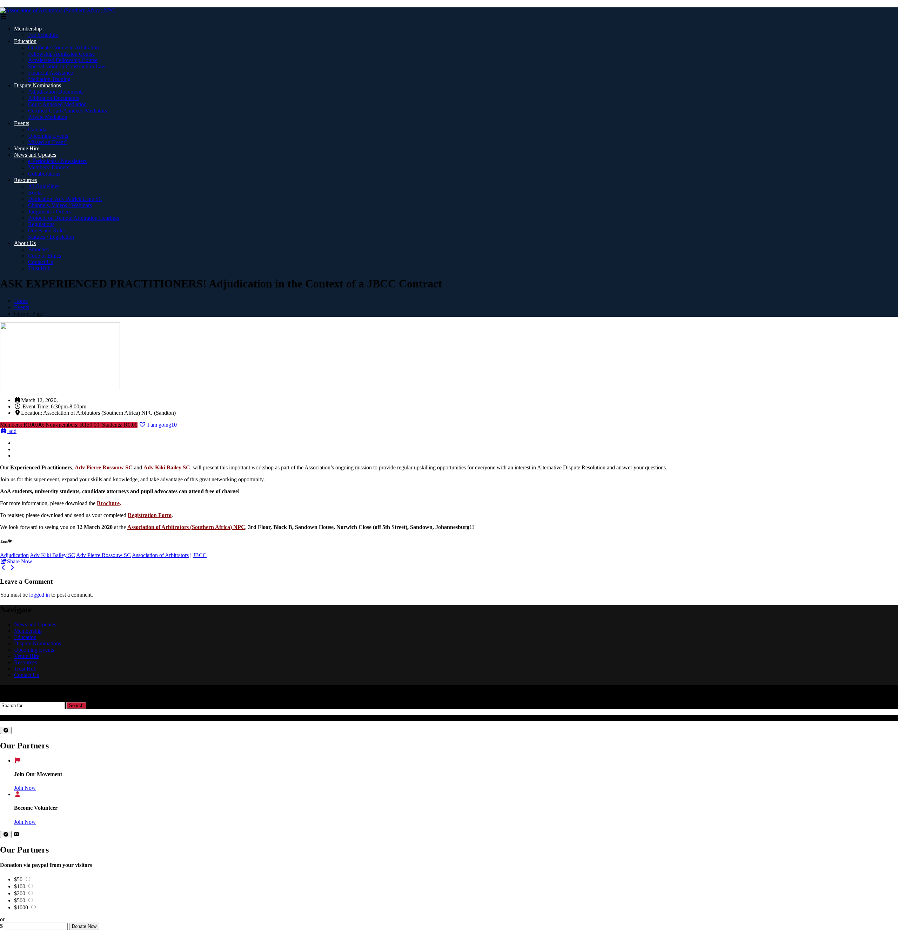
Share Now (19, 561)
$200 (20, 893)
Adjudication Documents (55, 92)
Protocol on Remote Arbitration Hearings (73, 218)
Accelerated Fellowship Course (63, 60)
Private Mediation (47, 117)
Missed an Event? (47, 142)
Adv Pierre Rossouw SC (103, 555)
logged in (39, 595)
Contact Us (40, 262)
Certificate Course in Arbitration (63, 47)
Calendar (38, 130)
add (11, 431)
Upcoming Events (48, 136)
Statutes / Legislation (51, 237)
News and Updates (35, 155)
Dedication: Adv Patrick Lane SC (65, 199)
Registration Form (150, 515)
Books (35, 193)
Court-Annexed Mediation (57, 104)
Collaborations (44, 174)
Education (25, 41)
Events (21, 123)
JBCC (200, 555)
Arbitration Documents (53, 98)
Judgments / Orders (49, 212)
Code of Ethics (44, 256)
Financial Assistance (50, 73)
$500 (20, 900)
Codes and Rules (47, 230)
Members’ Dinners (48, 167)
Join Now (25, 788)
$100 (20, 886)
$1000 (21, 907)
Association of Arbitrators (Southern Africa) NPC (186, 527)
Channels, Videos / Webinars (60, 205)
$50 (19, 879)
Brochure (108, 503)
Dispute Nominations (37, 85)
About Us (25, 243)
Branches (38, 249)
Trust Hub (39, 268)
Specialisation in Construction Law (67, 66)
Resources (25, 180)
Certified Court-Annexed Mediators (67, 111)
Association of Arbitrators (160, 555)
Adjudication (14, 555)
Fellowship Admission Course (61, 54)
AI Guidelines (43, 186)
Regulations (41, 224)
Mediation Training (49, 79)
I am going (161, 425)
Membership (28, 29)
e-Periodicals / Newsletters (57, 161)
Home (21, 301)
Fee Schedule (43, 35)
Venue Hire (26, 148)
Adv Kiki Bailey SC (52, 555)
